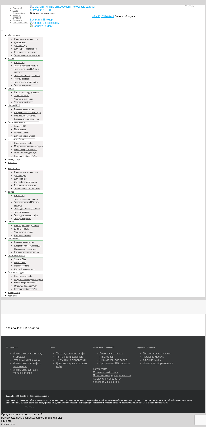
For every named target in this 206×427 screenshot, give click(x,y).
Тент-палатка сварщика (157, 353)
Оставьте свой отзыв (105, 372)
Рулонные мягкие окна (26, 360)
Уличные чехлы (152, 360)
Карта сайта (100, 369)
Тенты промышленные (69, 356)
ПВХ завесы (106, 356)
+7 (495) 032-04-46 (41, 9)
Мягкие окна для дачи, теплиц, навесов (26, 371)
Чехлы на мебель (153, 356)
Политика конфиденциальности (112, 375)
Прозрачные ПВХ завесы (114, 363)
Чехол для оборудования (158, 363)
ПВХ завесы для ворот (113, 360)
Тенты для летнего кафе (70, 353)
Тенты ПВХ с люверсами (71, 360)
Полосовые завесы (111, 353)
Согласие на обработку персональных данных (107, 380)
